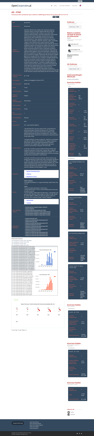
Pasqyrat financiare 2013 (31, 218)
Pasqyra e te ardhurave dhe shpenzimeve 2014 (36, 220)
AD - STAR (83, 399)
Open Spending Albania (35, 423)
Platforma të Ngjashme (64, 5)
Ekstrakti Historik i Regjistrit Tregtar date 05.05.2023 (38, 211)
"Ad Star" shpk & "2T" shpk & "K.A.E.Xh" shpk (83, 294)
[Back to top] (81, 434)
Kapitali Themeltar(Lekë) (33, 171)
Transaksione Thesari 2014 (19, 243)
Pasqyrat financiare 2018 (31, 221)
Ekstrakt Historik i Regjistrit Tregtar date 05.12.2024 (37, 213)
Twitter (72, 412)
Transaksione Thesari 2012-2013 (21, 245)
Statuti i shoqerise (29, 208)
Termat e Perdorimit (16, 434)
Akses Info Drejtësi (34, 426)
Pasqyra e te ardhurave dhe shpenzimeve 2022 (36, 232)
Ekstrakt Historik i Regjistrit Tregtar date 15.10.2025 (37, 215)
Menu (55, 5)
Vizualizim (16, 299)
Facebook (72, 414)
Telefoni (28, 203)
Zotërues (28, 174)
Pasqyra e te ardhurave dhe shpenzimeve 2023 (36, 234)
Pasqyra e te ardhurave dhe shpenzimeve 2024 (36, 235)
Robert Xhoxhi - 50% (74, 69)
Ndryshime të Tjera (31, 176)
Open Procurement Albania (36, 425)
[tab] (41, 171)
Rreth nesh (74, 5)
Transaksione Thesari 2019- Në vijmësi (22, 240)
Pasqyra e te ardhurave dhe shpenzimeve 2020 (36, 226)
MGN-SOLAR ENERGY (73, 79)
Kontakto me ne (24, 434)
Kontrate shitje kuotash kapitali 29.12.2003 (35, 210)
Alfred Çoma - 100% (74, 27)
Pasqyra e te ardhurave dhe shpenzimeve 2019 (36, 223)
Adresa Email (29, 200)
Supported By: (17, 423)
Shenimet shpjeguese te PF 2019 (33, 224)
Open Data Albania (34, 422)
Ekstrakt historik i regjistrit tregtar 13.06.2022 (36, 207)
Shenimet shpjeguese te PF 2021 (33, 230)
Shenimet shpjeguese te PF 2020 (33, 227)
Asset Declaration (34, 428)
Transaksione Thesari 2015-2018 (21, 242)
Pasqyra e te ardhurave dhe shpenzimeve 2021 (36, 229)
